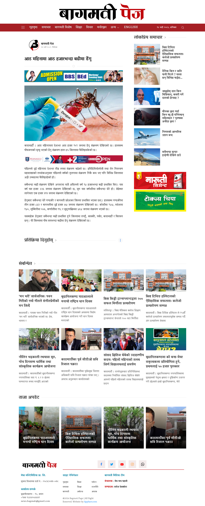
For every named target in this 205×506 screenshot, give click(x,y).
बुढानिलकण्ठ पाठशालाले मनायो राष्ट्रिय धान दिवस (77, 299)
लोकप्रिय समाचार (148, 37)
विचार (89, 27)
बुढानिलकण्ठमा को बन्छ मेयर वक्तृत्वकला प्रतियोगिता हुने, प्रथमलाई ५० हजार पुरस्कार (164, 362)
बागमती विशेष (63, 27)
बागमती (66, 492)
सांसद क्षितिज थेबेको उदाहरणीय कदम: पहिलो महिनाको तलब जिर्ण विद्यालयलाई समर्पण (124, 360)
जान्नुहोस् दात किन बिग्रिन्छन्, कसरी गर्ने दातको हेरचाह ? (172, 95)
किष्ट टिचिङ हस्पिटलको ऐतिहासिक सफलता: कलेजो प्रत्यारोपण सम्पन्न (173, 54)
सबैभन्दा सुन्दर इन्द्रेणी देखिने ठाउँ (171, 153)
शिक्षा (79, 27)
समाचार (46, 27)
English (131, 27)
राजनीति (95, 487)
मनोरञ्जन (101, 27)
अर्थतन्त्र (80, 492)
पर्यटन (94, 482)
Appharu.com (90, 502)
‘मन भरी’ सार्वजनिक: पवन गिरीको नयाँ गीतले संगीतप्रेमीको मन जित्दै (39, 301)
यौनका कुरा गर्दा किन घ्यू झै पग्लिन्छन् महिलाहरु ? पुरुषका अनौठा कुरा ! (173, 116)
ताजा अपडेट (29, 398)
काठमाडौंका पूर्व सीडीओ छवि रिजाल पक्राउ (79, 362)
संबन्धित (25, 264)
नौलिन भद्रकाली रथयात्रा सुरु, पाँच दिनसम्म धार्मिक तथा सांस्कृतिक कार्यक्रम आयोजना (37, 362)
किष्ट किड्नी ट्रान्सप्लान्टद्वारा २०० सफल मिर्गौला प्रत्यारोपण (123, 301)
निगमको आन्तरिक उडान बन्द (171, 133)
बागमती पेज (47, 44)
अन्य (113, 27)
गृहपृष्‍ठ (33, 27)
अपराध (94, 492)
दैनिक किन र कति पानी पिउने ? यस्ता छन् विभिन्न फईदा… (172, 75)
